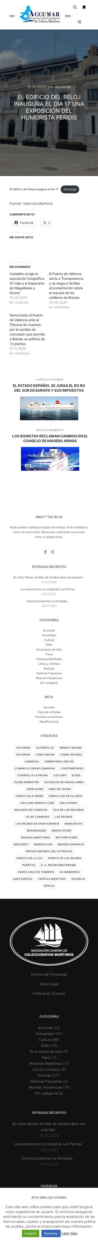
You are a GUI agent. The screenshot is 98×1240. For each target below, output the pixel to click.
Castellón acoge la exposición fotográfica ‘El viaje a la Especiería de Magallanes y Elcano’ (27, 283)
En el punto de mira (49, 649)
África (49, 885)
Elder (49, 644)
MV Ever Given (66, 837)
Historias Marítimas (49, 659)
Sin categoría (49, 683)
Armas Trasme (70, 747)
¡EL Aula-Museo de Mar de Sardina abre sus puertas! (48, 577)
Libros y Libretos (49, 663)
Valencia (78, 878)
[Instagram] (52, 552)
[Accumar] (40, 14)
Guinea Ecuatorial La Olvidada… (48, 601)
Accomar (49, 630)
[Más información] (84, 7)
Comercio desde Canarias (35, 768)
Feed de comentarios (49, 717)
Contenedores (72, 768)
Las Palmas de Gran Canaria (37, 823)
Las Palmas (63, 816)
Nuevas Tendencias (49, 678)
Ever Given (35, 789)
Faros (49, 654)
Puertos (28, 865)
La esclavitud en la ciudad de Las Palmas (47, 589)
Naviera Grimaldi (71, 844)
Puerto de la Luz (30, 858)
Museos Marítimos (35, 837)
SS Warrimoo (70, 871)
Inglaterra (68, 802)
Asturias (23, 754)
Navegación (43, 844)
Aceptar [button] (30, 1233)
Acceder (49, 707)
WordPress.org (49, 721)
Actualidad (49, 635)
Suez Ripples (23, 878)
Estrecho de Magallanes (64, 782)
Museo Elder (61, 830)
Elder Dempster (27, 782)
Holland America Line (37, 802)
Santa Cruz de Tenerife (36, 871)
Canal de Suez (71, 754)
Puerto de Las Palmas (65, 858)
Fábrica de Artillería (65, 796)
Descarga (70, 189)
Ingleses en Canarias (31, 809)
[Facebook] (45, 552)
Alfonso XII (45, 747)
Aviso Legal (49, 984)
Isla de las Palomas (68, 809)
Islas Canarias (37, 816)
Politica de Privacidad (49, 974)
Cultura (49, 640)
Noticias (49, 668)
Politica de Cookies (49, 993)
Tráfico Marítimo (52, 878)
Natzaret (21, 844)
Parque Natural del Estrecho (49, 851)
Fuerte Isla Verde (29, 796)
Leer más (69, 1233)
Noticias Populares (49, 673)
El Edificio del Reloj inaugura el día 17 (34, 189)
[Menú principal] (79, 22)
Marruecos (74, 823)
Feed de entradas (49, 712)
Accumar (23, 747)
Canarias (31, 761)
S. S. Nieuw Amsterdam (58, 865)
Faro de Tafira (60, 789)
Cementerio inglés (59, 761)
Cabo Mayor (45, 754)
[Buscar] (75, 7)
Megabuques (36, 830)
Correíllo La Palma (32, 775)
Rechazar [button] (51, 1233)
